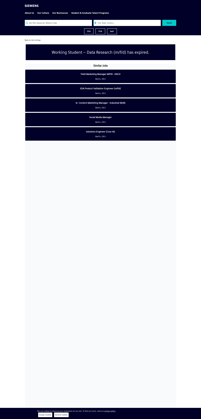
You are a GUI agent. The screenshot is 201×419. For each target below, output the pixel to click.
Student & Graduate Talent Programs (90, 13)
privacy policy (110, 411)
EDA (89, 31)
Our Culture (43, 13)
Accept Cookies (45, 415)
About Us (29, 13)
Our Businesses (60, 13)
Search (169, 23)
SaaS (112, 31)
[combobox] (58, 23)
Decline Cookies (61, 415)
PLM (100, 31)
